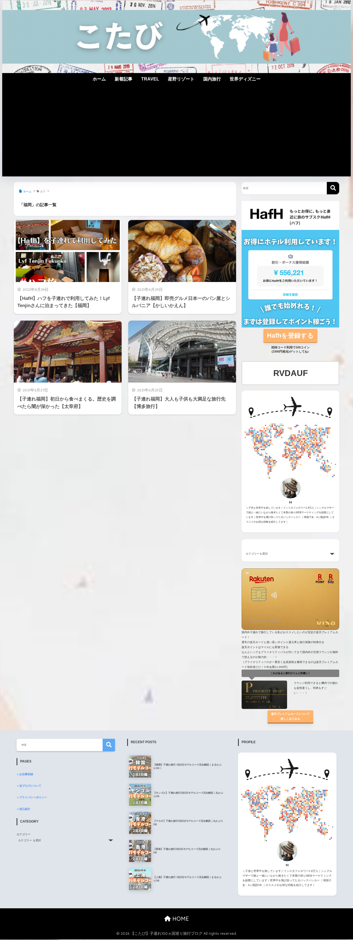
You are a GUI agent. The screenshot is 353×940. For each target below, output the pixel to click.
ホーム (99, 79)
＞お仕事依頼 (25, 774)
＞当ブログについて (29, 785)
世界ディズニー (245, 79)
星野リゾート (181, 79)
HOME (180, 918)
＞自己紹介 (23, 808)
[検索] (333, 188)
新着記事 (123, 79)
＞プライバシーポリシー (32, 797)
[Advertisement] (176, 135)
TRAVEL (150, 79)
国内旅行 (212, 79)
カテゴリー (23, 834)
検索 (109, 745)
